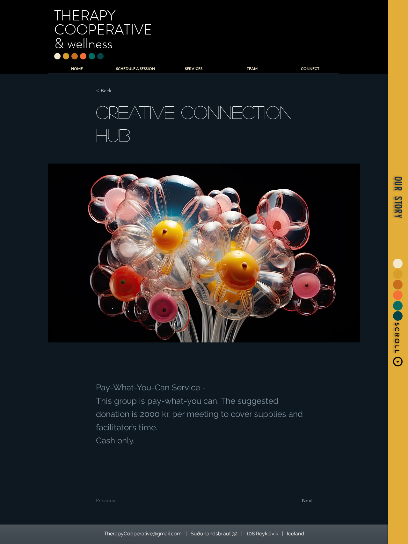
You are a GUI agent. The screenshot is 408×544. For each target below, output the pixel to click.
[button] (397, 197)
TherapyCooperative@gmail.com (143, 534)
